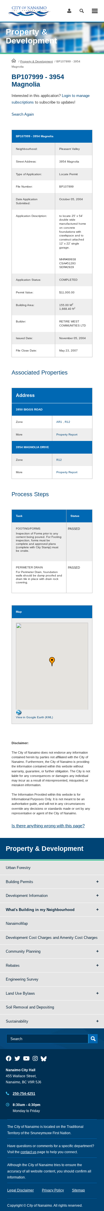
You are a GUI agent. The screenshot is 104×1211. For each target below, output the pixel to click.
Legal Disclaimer (20, 1190)
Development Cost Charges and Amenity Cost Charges (52, 937)
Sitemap (78, 1190)
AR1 (59, 421)
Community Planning (23, 951)
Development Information (27, 895)
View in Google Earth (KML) (34, 717)
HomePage (14, 60)
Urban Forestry (18, 868)
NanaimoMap (17, 923)
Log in (69, 11)
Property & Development (36, 61)
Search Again (23, 114)
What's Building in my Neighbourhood (40, 910)
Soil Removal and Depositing (30, 1007)
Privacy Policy (53, 1190)
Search (81, 11)
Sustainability (17, 1021)
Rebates (13, 965)
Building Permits (19, 882)
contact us (28, 1152)
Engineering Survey (22, 979)
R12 (67, 421)
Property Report (66, 434)
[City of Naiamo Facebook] (9, 1058)
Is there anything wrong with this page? (48, 825)
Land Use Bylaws (20, 993)
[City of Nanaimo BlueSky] (45, 1058)
